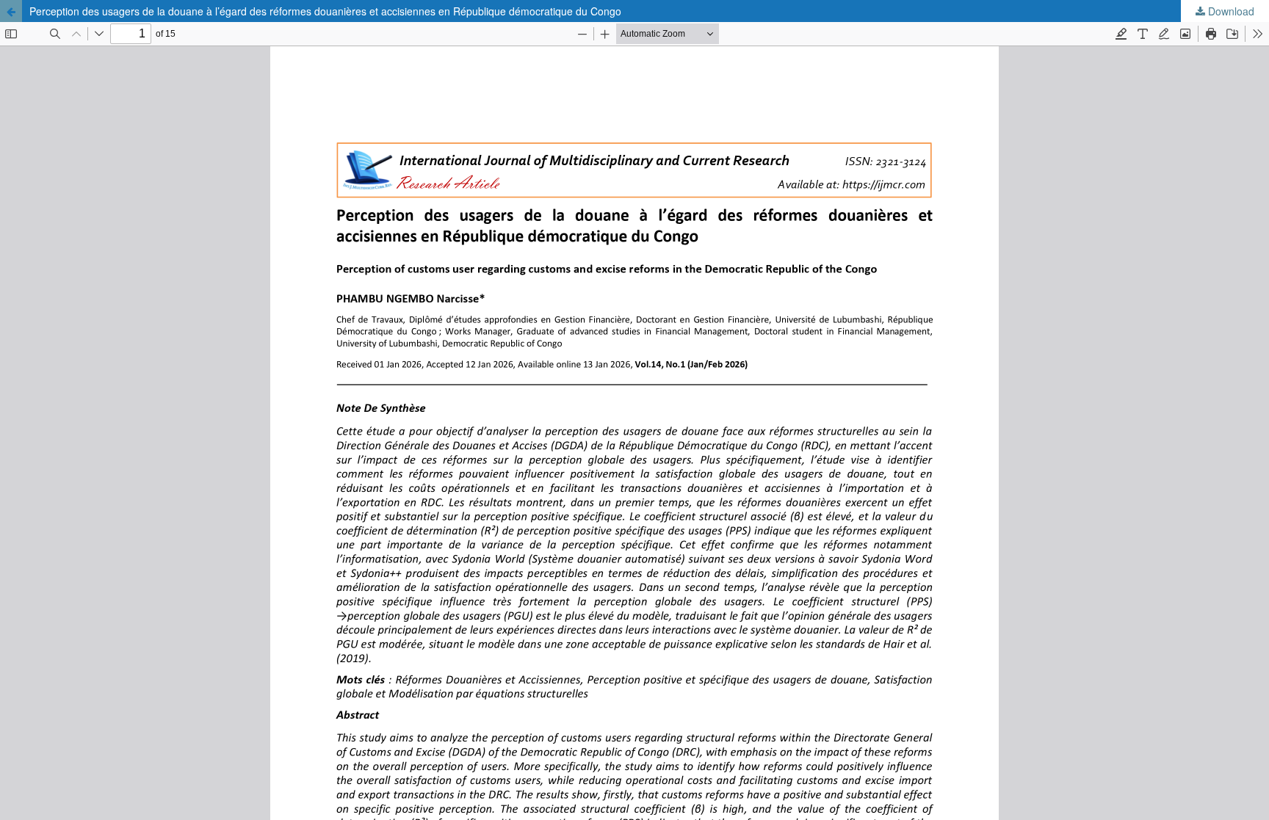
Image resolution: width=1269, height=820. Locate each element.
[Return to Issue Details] (11, 11)
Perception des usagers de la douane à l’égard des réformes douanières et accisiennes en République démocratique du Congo (325, 11)
